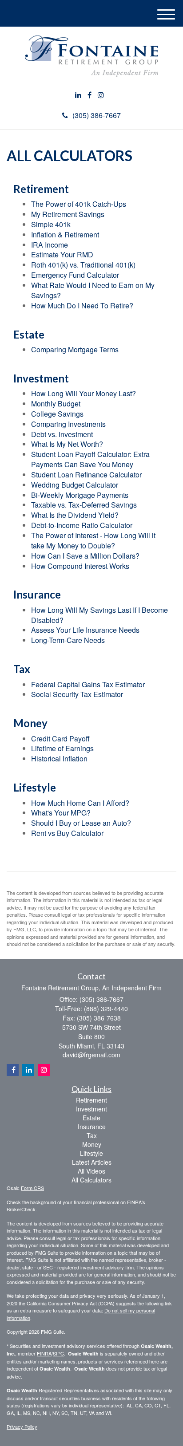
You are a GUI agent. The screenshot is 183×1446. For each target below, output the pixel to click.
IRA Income (49, 245)
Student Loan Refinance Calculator (86, 474)
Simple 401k (51, 224)
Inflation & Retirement (65, 234)
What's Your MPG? (61, 813)
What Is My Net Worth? (67, 444)
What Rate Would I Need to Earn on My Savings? (93, 290)
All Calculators (91, 1179)
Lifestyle (91, 1153)
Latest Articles (91, 1162)
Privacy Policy (22, 1426)
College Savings (57, 414)
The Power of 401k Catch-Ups (78, 204)
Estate (91, 1117)
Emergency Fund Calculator (75, 275)
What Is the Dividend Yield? (75, 515)
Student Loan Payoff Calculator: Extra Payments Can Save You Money (90, 459)
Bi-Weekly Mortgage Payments (79, 495)
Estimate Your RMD (62, 254)
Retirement (91, 1099)
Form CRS (32, 1187)
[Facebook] (90, 95)
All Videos (91, 1170)
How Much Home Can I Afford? (80, 803)
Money (91, 1144)
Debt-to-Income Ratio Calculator (81, 525)
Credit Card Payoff (60, 738)
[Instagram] (101, 95)
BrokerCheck (21, 1209)
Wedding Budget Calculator (74, 485)
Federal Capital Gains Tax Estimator (88, 684)
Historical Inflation (59, 758)
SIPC (58, 1353)
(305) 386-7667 (96, 115)
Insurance (92, 1126)
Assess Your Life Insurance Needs (85, 630)
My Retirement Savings (67, 214)
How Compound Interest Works (80, 566)
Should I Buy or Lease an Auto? (81, 823)
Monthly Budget (55, 403)
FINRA (44, 1353)
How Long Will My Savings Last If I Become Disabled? (99, 615)
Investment (91, 1108)
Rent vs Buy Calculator (67, 833)
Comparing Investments (68, 424)
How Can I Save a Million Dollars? (85, 556)
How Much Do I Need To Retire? (82, 305)
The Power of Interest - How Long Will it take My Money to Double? (93, 540)
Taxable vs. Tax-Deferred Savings (84, 505)
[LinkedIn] (78, 95)
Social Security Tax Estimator (77, 694)
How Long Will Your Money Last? (83, 393)
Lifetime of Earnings (62, 748)
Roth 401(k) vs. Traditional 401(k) (83, 265)
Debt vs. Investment (62, 434)
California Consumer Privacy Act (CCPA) (71, 1303)
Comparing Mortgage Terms (75, 349)
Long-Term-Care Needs (68, 640)
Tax (92, 1135)
